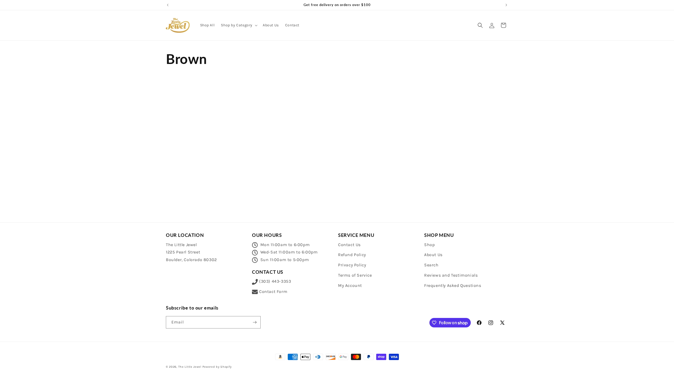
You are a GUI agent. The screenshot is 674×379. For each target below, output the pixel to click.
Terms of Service (355, 275)
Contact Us (349, 244)
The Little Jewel (189, 366)
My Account (350, 285)
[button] (239, 25)
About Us (433, 254)
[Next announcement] (506, 5)
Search (431, 264)
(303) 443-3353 (275, 281)
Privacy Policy (352, 264)
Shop (429, 244)
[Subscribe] (254, 322)
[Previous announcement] (168, 5)
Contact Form (273, 291)
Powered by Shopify (217, 366)
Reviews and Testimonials (451, 275)
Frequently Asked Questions (452, 285)
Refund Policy (352, 254)
